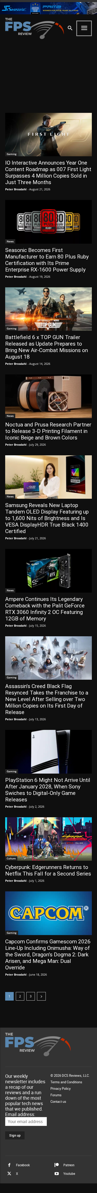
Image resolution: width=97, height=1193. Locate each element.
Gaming (12, 154)
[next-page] (41, 996)
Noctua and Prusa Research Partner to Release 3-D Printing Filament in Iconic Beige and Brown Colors (48, 431)
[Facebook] (9, 1165)
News (10, 241)
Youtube (69, 1173)
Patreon (68, 1165)
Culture (11, 858)
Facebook (23, 1165)
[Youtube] (57, 1174)
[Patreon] (57, 1165)
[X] (9, 1174)
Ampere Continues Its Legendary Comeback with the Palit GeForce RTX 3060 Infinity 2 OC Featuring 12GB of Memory (45, 609)
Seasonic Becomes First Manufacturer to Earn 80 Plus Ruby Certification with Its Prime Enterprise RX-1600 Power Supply (47, 260)
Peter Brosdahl (15, 189)
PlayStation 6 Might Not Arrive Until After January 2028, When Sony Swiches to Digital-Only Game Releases (47, 790)
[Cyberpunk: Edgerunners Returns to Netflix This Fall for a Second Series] (48, 839)
